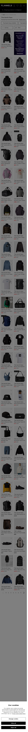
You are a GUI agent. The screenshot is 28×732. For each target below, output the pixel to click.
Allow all (13, 723)
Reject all (13, 727)
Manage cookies (13, 719)
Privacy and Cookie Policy (19, 713)
